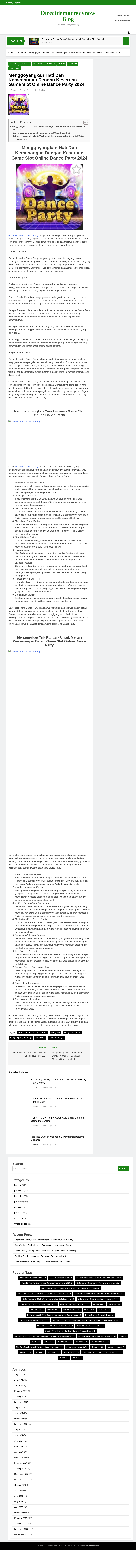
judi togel (72, 64)
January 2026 (20, 1396)
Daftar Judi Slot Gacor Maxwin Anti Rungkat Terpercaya (98, 1283)
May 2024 (18, 1446)
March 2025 (19, 1419)
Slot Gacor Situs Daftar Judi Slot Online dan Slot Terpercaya (39, 1347)
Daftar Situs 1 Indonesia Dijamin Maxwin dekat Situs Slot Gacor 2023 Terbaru (70, 1288)
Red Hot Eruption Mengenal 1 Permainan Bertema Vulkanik (40, 1256)
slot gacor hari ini (72, 1032)
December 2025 (21, 1402)
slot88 (36, 1342)
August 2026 (19, 1374)
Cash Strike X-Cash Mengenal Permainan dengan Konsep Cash (43, 1245)
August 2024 (19, 1430)
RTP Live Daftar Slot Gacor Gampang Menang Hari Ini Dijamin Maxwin (54, 1315)
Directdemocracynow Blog (68, 16)
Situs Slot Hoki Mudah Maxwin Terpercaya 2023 (97, 1336)
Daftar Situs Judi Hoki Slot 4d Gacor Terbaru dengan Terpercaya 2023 (44, 1294)
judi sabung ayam (71, 1310)
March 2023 (19, 1512)
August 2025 (19, 1407)
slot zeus (63, 1358)
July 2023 (18, 1490)
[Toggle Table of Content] (84, 122)
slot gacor (55, 1032)
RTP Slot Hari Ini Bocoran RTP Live (99, 1315)
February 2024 (20, 1463)
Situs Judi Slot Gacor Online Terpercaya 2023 (55, 1326)
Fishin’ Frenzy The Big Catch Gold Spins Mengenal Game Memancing (45, 1250)
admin (13, 90)
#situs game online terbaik (61, 1278)
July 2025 (18, 1413)
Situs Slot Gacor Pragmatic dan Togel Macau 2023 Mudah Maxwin (70, 1331)
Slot (123, 1336)
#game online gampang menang (32, 1278)
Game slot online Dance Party (23, 235)
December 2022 (21, 1529)
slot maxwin (98, 1347)
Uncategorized (20, 1224)
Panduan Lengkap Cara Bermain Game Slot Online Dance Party (44, 133)
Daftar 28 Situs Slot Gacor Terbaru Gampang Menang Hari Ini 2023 (47, 1283)
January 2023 (20, 1524)
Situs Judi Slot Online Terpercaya (90, 1326)
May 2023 (18, 1501)
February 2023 (20, 1518)
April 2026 (18, 1385)
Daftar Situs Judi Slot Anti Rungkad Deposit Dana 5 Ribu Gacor (99, 1294)
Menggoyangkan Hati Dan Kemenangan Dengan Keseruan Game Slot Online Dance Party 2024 (48, 128)
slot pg (39, 1352)
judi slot (61, 64)
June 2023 (18, 1496)
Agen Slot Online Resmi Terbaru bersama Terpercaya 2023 (98, 1278)
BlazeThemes (93, 1546)
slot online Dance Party (26, 466)
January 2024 (20, 1468)
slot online (14, 68)
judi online (38, 64)
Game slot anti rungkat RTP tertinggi (74, 1304)
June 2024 (18, 1441)
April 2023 (18, 1507)
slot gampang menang (20, 1037)
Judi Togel (104, 1310)
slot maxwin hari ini (116, 1347)
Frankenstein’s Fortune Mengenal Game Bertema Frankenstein (42, 1262)
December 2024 (21, 1424)
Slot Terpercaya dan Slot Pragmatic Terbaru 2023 (102, 1352)
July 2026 (18, 1380)
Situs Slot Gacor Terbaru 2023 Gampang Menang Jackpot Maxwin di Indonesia (44, 1336)
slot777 (48, 1342)
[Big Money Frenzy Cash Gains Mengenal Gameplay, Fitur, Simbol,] (34, 43)
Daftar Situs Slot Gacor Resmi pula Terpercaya (38, 1304)
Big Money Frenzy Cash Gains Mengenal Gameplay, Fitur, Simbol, (73, 39)
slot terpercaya (56, 1037)
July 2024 (18, 1435)
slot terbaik (53, 1352)
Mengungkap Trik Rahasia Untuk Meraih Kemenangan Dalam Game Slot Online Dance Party (50, 137)
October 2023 (20, 1485)
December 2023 (21, 1474)
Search (123, 1168)
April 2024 (18, 1452)
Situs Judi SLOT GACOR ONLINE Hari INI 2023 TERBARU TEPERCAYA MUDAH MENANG (87, 1320)
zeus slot (77, 1358)
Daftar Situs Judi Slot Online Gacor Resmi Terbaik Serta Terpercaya (48, 1299)
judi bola (13, 64)
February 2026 (20, 1391)
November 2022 (21, 1535)
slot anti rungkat (65, 1342)
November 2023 (21, 1479)
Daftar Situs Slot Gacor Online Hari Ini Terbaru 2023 (98, 1299)
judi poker (50, 64)
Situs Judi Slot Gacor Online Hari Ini (34, 1320)
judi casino (25, 64)
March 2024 (19, 1457)
